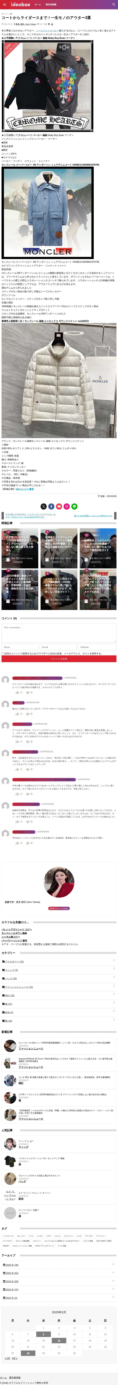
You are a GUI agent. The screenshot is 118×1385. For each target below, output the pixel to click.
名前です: (10, 902)
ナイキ (30, 1236)
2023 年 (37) (11, 1289)
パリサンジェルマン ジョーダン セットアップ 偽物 (41, 1158)
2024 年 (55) (11, 1281)
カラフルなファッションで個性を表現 (20, 4)
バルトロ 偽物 (88, 1241)
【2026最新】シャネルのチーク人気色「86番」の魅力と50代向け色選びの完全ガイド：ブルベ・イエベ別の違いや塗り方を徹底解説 (66, 1111)
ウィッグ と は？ (26, 1141)
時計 (9, 995)
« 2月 (7, 1358)
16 (59, 1340)
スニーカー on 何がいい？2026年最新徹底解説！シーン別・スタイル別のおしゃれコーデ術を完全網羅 (64, 1043)
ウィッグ (11, 970)
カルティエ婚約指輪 (23, 1241)
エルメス (57, 1236)
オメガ (79, 1236)
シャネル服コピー (11, 936)
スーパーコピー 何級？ (29, 1210)
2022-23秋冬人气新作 (104, 1241)
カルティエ (37, 1241)
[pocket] (59, 506)
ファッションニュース (19, 987)
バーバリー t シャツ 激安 (14, 940)
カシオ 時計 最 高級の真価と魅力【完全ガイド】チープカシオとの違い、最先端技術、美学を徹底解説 (64, 1077)
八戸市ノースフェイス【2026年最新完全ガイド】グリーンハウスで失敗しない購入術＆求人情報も (63, 1094)
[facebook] (51, 506)
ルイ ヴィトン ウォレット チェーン (34, 1193)
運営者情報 (51, 4)
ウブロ (48, 1236)
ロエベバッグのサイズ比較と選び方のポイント (40, 1175)
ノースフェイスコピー (47, 30)
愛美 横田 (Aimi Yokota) (26, 24)
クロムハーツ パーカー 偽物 (22, 1246)
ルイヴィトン (68, 1236)
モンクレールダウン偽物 (14, 933)
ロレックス (21, 1236)
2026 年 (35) (11, 1265)
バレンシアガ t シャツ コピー (17, 929)
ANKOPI (6, 1246)
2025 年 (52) (11, 1273)
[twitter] (44, 506)
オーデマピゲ (7, 1241)
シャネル (40, 1236)
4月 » (14, 1358)
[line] (74, 506)
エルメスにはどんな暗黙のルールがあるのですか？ (62, 1241)
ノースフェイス (8, 1236)
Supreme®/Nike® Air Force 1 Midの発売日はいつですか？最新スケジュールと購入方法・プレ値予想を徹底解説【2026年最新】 (65, 1060)
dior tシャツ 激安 (25, 489)
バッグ (11, 978)
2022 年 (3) (11, 1298)
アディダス (89, 1236)
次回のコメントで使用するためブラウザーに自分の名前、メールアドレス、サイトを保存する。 (53, 653)
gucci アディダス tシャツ (44, 1246)
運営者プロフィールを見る (59, 908)
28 (28, 1353)
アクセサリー (14, 961)
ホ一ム (38, 4)
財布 (9, 1012)
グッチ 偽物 (62, 1246)
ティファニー (100, 1236)
